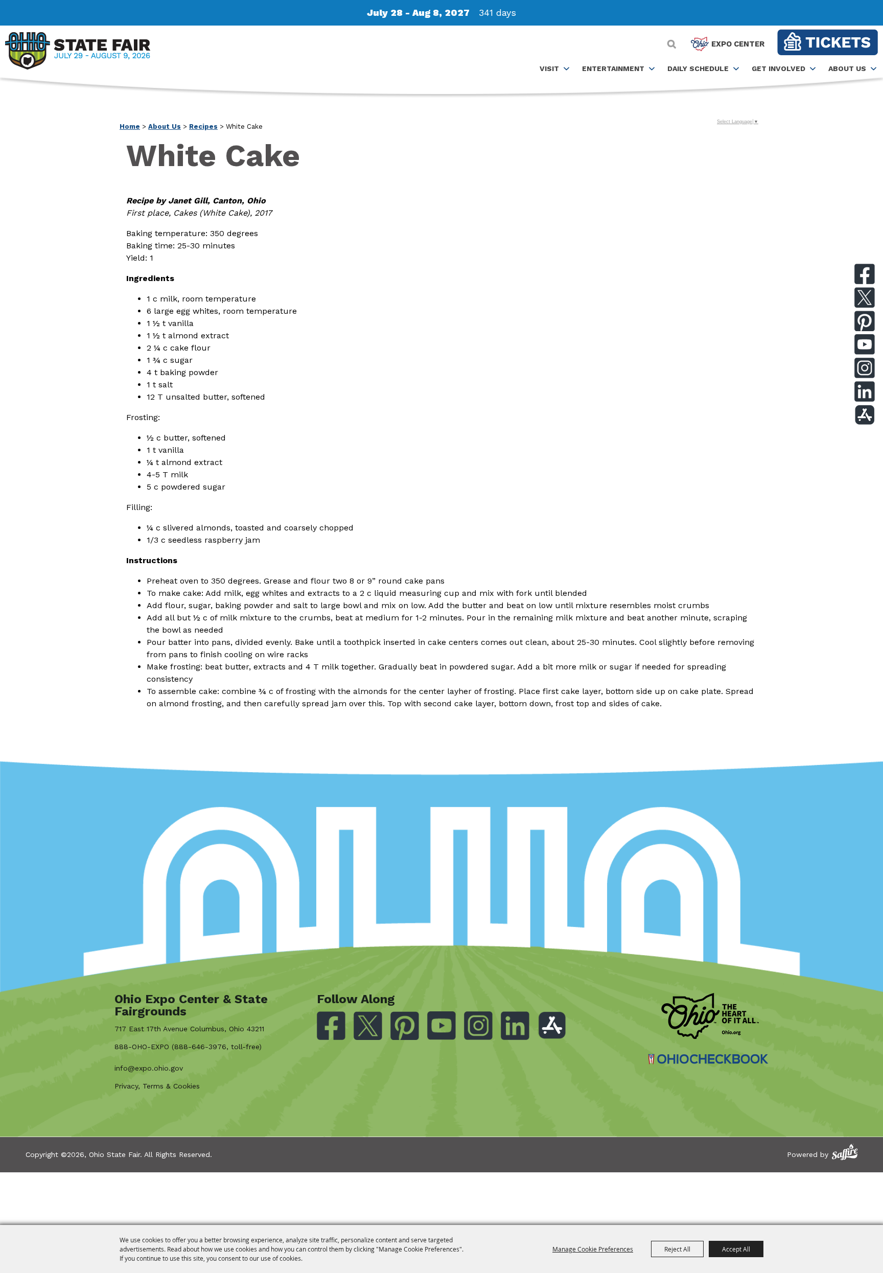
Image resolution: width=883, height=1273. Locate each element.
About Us (847, 68)
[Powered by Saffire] (844, 1152)
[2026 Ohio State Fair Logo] (77, 52)
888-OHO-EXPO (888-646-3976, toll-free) (188, 1047)
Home (130, 126)
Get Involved (778, 68)
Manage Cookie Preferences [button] (592, 1249)
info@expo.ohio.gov (148, 1068)
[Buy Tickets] (827, 42)
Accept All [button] (736, 1249)
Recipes (203, 126)
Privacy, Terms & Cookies (157, 1086)
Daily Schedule (698, 68)
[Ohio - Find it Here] (710, 1016)
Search (672, 44)
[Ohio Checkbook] (708, 1059)
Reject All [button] (677, 1249)
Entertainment (613, 68)
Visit (549, 68)
